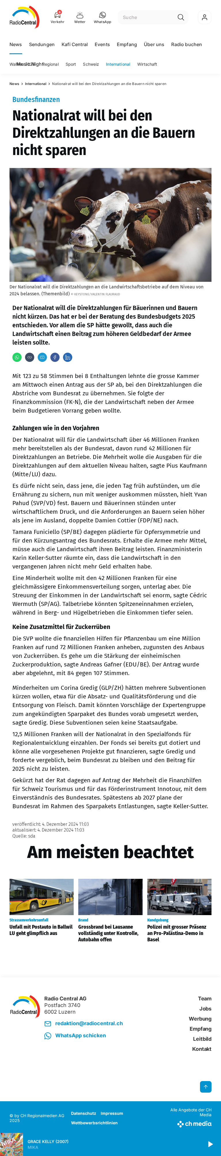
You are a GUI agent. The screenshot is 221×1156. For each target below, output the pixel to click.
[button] (102, 17)
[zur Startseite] (24, 17)
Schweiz (91, 64)
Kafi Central (75, 44)
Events (102, 44)
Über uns (154, 44)
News (15, 44)
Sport (71, 64)
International (118, 64)
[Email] (42, 357)
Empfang (127, 44)
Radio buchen (186, 44)
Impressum (112, 1113)
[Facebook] (55, 357)
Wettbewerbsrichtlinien (94, 1122)
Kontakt (202, 1049)
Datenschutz (83, 1113)
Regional (50, 64)
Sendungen (42, 44)
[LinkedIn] (67, 357)
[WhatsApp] (17, 357)
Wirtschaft (147, 64)
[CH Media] (188, 1123)
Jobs (205, 1009)
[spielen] (210, 1144)
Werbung (200, 1019)
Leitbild (202, 1039)
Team (205, 999)
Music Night (29, 64)
